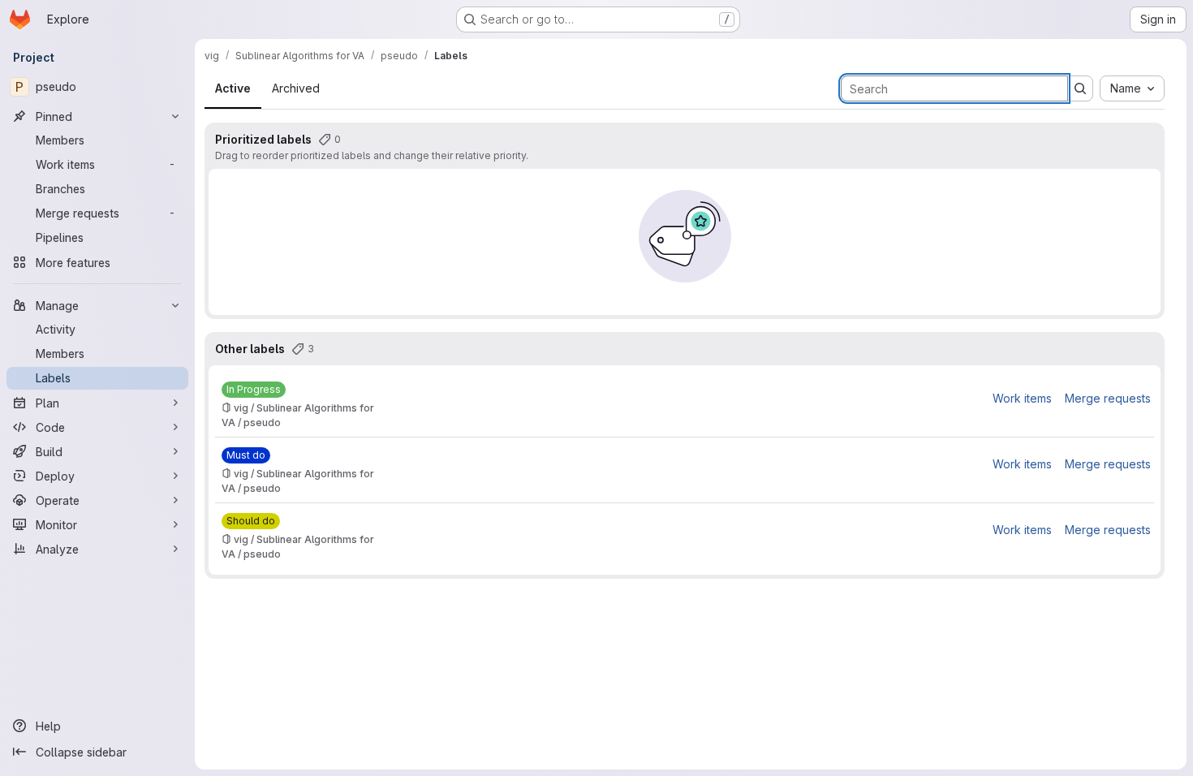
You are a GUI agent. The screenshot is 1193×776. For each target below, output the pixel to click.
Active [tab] (233, 88)
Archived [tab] (296, 88)
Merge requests (1108, 398)
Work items (1022, 398)
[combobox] (1132, 88)
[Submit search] (1080, 88)
